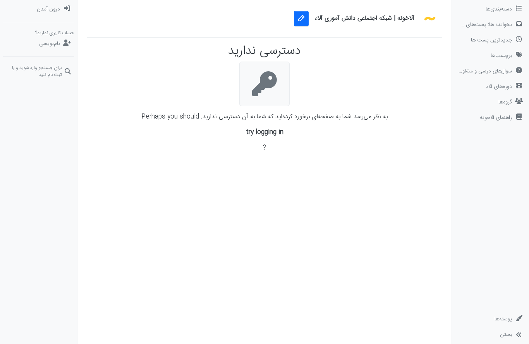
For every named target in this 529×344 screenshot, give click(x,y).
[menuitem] (38, 9)
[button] (490, 118)
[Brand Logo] (430, 18)
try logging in (264, 132)
